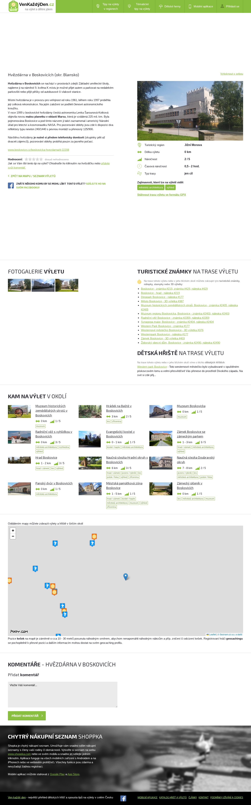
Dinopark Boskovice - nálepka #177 (162, 297)
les (108, 421)
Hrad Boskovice (46, 457)
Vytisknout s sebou (231, 73)
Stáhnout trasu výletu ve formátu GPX (161, 194)
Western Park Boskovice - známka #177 (165, 326)
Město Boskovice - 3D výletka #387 (162, 301)
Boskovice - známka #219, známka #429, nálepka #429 (174, 288)
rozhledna (64, 447)
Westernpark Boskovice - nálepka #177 (164, 334)
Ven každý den (17, 797)
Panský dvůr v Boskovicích (54, 483)
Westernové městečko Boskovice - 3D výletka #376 (172, 330)
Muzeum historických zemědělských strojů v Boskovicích (51, 410)
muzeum (40, 426)
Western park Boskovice (152, 366)
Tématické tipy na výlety (142, 6)
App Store (73, 774)
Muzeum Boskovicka (191, 406)
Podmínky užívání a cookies (226, 797)
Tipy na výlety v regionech (111, 6)
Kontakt (204, 797)
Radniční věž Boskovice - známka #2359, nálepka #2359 (175, 317)
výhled (170, 187)
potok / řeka (113, 477)
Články (193, 797)
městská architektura (151, 187)
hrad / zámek (184, 447)
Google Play (57, 774)
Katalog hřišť (167, 797)
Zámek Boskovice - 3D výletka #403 (163, 338)
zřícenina (116, 421)
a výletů (181, 797)
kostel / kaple (113, 447)
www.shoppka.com (19, 753)
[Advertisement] (118, 46)
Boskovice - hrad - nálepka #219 (160, 292)
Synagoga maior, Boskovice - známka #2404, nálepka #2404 (177, 321)
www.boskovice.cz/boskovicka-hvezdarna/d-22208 (38, 149)
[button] (125, 577)
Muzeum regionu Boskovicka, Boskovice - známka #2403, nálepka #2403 (185, 313)
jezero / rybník (129, 473)
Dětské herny (172, 6)
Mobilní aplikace (203, 6)
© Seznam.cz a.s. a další (230, 634)
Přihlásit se (232, 6)
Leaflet (212, 634)
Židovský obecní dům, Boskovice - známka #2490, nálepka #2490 (180, 342)
